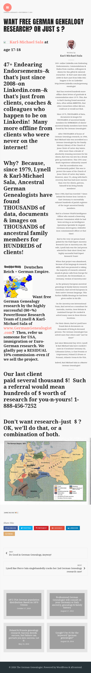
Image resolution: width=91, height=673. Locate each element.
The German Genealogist (30, 667)
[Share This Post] (11, 513)
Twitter (27, 528)
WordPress (62, 667)
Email (10, 534)
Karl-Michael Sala (26, 42)
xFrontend (76, 667)
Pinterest (42, 528)
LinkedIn (73, 528)
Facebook (11, 528)
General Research (10, 12)
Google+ (58, 528)
